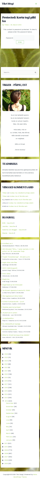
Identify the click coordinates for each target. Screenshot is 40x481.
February (9, 437)
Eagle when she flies (9, 262)
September (10, 413)
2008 (6, 453)
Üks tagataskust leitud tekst (12, 296)
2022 (6, 367)
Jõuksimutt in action (9, 313)
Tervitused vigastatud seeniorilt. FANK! (16, 290)
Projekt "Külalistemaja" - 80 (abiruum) (16, 257)
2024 (6, 361)
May (7, 426)
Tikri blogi (8, 3)
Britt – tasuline (7, 223)
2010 (6, 447)
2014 (6, 394)
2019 (6, 377)
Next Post (34, 52)
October (9, 410)
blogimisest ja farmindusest (12, 285)
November (9, 406)
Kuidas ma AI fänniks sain (19, 196)
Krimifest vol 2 (7, 243)
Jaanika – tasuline (8, 226)
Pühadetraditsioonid (9, 329)
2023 (6, 364)
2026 (6, 354)
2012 (6, 401)
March (8, 433)
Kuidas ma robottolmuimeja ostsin (22, 193)
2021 (6, 371)
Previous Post (7, 52)
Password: (10, 38)
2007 (6, 457)
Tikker (4, 193)
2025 (6, 357)
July (7, 420)
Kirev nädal (6, 274)
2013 (6, 397)
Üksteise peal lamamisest (11, 307)
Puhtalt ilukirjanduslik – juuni (13, 301)
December (9, 403)
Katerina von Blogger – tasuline (13, 230)
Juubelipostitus (8, 318)
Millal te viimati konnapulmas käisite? (15, 335)
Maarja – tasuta (8, 233)
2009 (6, 450)
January (9, 440)
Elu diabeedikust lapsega (11, 324)
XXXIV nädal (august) (9, 268)
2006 (6, 460)
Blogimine (5, 279)
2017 (6, 384)
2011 (5, 443)
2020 (6, 374)
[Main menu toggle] (36, 4)
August (8, 416)
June (8, 423)
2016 (6, 387)
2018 (6, 381)
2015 (6, 391)
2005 (6, 463)
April (7, 430)
